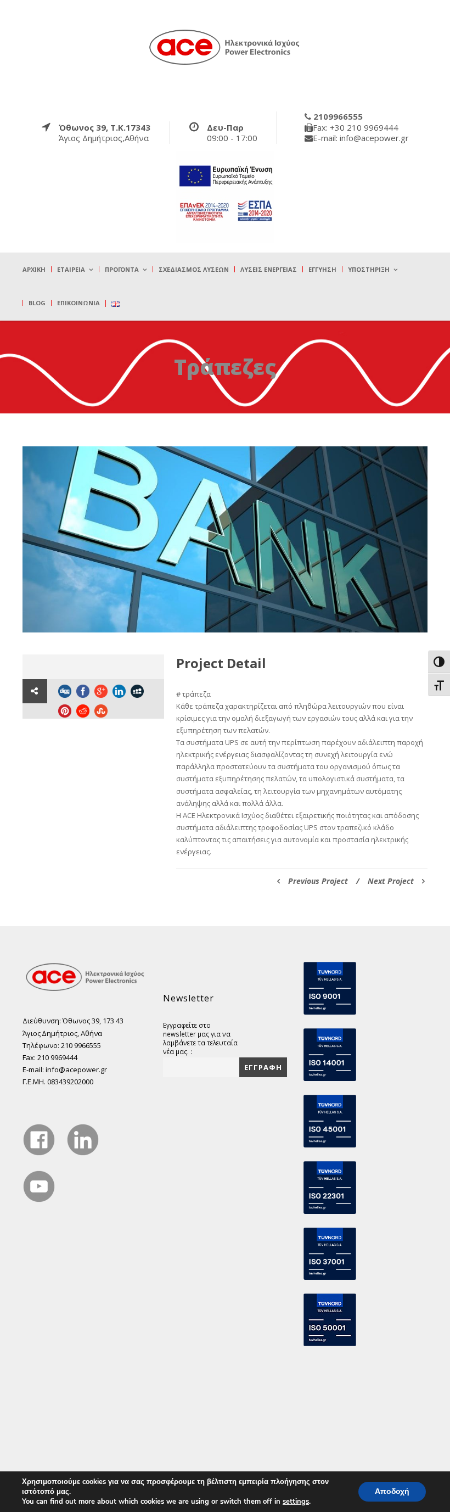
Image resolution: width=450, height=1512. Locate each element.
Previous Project (318, 881)
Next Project (391, 881)
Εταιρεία (71, 269)
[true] (225, 47)
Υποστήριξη (369, 269)
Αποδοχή (392, 1491)
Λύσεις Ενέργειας (268, 269)
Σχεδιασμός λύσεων (194, 269)
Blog (37, 303)
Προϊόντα (122, 269)
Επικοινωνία (78, 303)
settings (296, 1502)
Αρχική (34, 269)
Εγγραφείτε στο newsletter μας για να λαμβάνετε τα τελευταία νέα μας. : (200, 1038)
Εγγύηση (322, 269)
